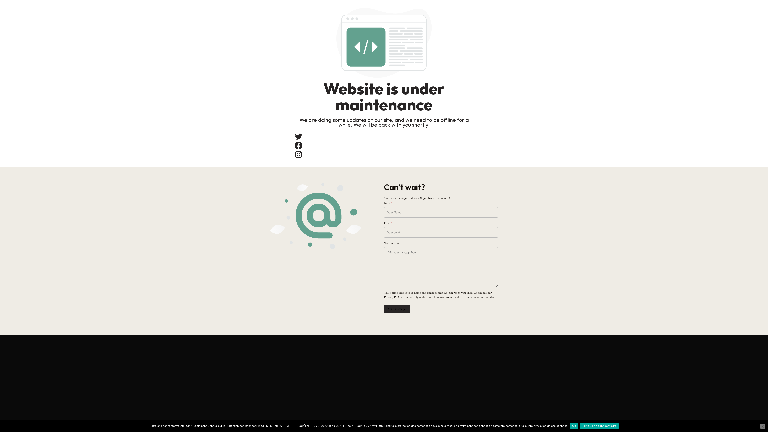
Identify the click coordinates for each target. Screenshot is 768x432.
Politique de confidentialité (599, 425)
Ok (574, 425)
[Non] (762, 426)
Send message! (397, 309)
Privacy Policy (393, 297)
